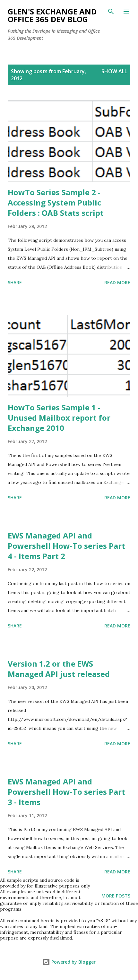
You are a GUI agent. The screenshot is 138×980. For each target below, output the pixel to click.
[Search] (111, 11)
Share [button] (15, 282)
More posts (115, 896)
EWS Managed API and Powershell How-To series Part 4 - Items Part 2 (66, 545)
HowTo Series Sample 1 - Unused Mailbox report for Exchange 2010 (59, 417)
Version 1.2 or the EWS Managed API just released (59, 668)
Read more (117, 282)
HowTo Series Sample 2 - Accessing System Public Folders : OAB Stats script (56, 202)
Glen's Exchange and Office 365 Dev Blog (52, 15)
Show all (114, 71)
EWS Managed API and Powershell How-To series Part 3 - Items (66, 791)
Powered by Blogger (73, 962)
